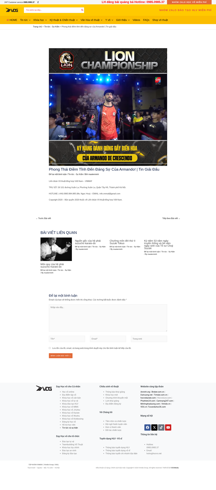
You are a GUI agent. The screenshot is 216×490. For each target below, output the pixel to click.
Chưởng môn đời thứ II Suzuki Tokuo (122, 242)
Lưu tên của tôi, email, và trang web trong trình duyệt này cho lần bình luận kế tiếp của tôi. (91, 348)
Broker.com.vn (158, 392)
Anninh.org (145, 392)
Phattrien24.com (147, 401)
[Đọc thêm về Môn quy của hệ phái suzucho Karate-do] (56, 249)
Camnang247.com (165, 401)
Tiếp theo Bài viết (171, 218)
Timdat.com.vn (160, 395)
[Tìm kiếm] (82, 10)
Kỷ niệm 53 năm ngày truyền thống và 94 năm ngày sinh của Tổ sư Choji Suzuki (158, 244)
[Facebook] (38, 2)
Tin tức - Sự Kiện (75, 174)
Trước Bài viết (43, 218)
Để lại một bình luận (58, 174)
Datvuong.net (146, 395)
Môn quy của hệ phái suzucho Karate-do (52, 265)
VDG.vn (143, 407)
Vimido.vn (166, 404)
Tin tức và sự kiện (70, 428)
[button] (189, 2)
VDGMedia (175, 468)
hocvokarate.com (148, 398)
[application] (29, 19)
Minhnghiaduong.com (150, 404)
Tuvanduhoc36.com (157, 407)
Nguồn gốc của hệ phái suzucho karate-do (88, 242)
